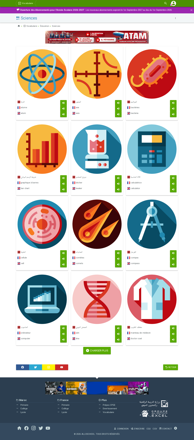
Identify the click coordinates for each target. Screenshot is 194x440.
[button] (173, 3)
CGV (155, 428)
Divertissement (109, 408)
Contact (167, 428)
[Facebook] (22, 367)
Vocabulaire (27, 3)
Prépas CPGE (108, 405)
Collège (24, 408)
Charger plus (98, 350)
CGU (149, 428)
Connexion (122, 428)
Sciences (56, 26)
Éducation (44, 26)
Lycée (23, 412)
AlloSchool (88, 434)
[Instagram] (48, 367)
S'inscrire (139, 428)
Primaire (24, 405)
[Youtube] (61, 367)
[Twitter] (35, 367)
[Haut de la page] (175, 428)
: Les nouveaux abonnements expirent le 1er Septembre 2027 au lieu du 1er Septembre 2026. (96, 10)
